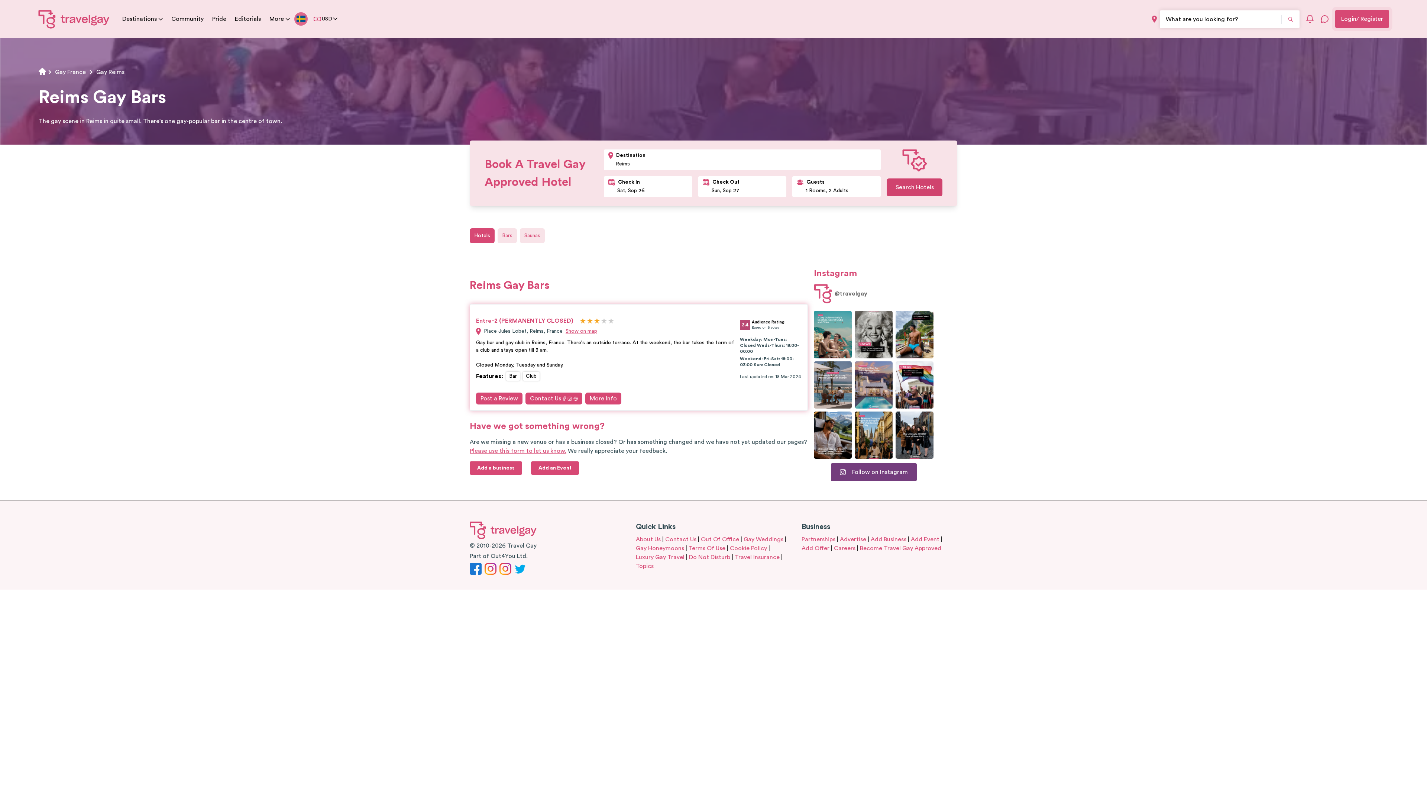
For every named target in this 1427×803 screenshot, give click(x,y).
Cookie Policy (748, 548)
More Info (603, 399)
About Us (648, 539)
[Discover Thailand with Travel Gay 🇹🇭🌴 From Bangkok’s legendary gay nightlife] (914, 334)
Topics (645, 566)
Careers (844, 548)
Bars (507, 235)
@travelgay (851, 294)
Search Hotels (915, 187)
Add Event (925, 539)
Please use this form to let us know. (518, 451)
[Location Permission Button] (1154, 19)
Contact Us (545, 399)
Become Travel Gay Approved (900, 548)
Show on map (581, 331)
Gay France (70, 72)
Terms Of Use (707, 548)
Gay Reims (110, 72)
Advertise (853, 539)
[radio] (582, 321)
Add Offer (815, 548)
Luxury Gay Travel (660, 557)
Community (187, 19)
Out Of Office (720, 539)
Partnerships (818, 539)
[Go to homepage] (74, 19)
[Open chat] (1324, 18)
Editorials (248, 19)
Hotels (482, 235)
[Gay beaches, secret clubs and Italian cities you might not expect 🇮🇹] (833, 334)
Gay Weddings (763, 539)
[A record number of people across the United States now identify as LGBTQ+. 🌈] (914, 385)
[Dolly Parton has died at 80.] (874, 334)
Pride (219, 19)
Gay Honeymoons (660, 548)
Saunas (532, 235)
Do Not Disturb (709, 557)
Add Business (888, 539)
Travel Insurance (757, 557)
